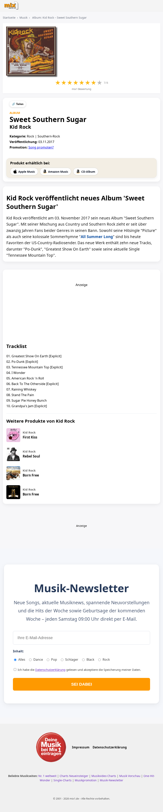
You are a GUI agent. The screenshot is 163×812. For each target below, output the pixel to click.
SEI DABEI (81, 684)
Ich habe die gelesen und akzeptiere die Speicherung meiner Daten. (79, 670)
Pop (54, 659)
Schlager (71, 659)
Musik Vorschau (130, 776)
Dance (38, 659)
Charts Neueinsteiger (74, 776)
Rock (106, 659)
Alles (21, 659)
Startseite (9, 17)
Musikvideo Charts (104, 776)
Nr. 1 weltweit (47, 776)
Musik (23, 17)
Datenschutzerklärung (50, 670)
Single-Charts (62, 780)
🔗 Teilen (17, 104)
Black (90, 659)
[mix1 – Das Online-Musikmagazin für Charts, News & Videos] (12, 4)
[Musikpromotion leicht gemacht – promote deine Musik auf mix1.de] (51, 747)
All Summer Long (97, 236)
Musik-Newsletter (111, 780)
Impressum (80, 747)
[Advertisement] (81, 311)
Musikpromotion (86, 780)
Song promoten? (41, 147)
